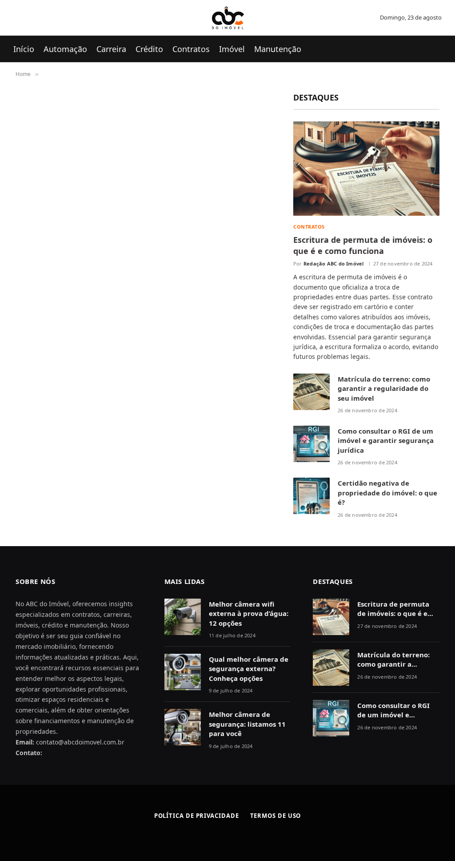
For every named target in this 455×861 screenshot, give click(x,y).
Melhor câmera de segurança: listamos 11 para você (247, 724)
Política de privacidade (196, 816)
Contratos (191, 49)
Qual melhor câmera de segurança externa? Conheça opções (248, 669)
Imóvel (232, 49)
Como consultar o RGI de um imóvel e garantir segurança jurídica (386, 440)
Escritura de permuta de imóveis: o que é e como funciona (362, 245)
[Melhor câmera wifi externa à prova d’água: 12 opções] (182, 617)
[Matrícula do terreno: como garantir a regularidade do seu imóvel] (311, 392)
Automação (65, 49)
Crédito (149, 49)
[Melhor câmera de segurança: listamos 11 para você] (182, 727)
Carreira (111, 49)
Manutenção (277, 49)
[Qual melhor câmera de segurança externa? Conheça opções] (182, 672)
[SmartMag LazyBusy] (228, 18)
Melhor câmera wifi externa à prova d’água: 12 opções (248, 613)
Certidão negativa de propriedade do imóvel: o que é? (387, 493)
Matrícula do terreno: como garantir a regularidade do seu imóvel (384, 388)
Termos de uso (275, 816)
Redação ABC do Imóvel (333, 263)
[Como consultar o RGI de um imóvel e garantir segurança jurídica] (311, 444)
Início (23, 49)
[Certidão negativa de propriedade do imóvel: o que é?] (311, 496)
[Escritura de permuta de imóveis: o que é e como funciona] (366, 168)
